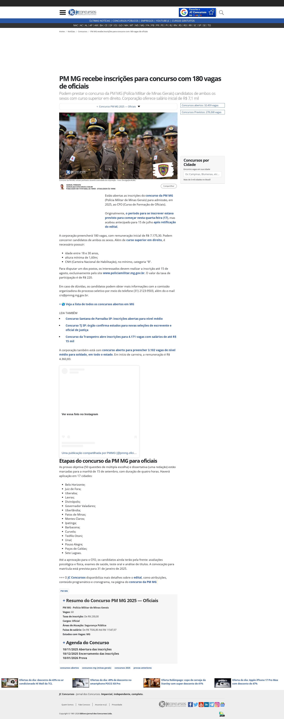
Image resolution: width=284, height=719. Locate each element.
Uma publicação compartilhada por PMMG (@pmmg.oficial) (99, 453)
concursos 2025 (122, 667)
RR (190, 25)
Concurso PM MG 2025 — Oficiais (116, 106)
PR (157, 25)
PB (152, 25)
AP (90, 25)
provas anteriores (143, 667)
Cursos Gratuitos (183, 20)
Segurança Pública (95, 625)
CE (106, 25)
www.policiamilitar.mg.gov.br (124, 273)
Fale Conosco (84, 704)
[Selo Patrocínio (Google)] (197, 12)
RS (180, 25)
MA (126, 25)
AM (96, 25)
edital (138, 577)
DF (110, 25)
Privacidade (117, 704)
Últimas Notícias (99, 20)
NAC (75, 25)
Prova (75, 658)
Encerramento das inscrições (91, 654)
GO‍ (120, 25)
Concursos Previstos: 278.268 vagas (201, 112)
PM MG (64, 591)
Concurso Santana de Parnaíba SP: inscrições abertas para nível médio (114, 319)
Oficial (76, 621)
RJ (171, 25)
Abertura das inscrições (87, 649)
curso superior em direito (144, 240)
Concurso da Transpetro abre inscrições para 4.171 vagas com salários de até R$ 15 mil (121, 339)
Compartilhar (168, 186)
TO (209, 25)
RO (185, 25)
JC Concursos (76, 577)
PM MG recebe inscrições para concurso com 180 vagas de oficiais (119, 31)
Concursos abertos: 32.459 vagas (200, 105)
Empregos (147, 20)
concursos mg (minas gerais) (96, 667)
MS (137, 25)
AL (86, 25)
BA (101, 25)
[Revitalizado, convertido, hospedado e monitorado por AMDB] (222, 714)
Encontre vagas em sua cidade (197, 169)
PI (167, 25)
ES (115, 25)
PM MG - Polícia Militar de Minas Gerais (86, 607)
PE (162, 25)
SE (204, 25)
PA (147, 25)
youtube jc (163, 20)
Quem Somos (68, 704)
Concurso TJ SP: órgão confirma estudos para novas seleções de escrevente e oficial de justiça (118, 327)
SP (199, 25)
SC (195, 25)
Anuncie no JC (101, 704)
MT (131, 25)
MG (142, 25)
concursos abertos (69, 667)
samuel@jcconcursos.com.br (79, 187)
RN (175, 25)
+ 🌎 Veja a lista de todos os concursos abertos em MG (96, 304)
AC (81, 25)
